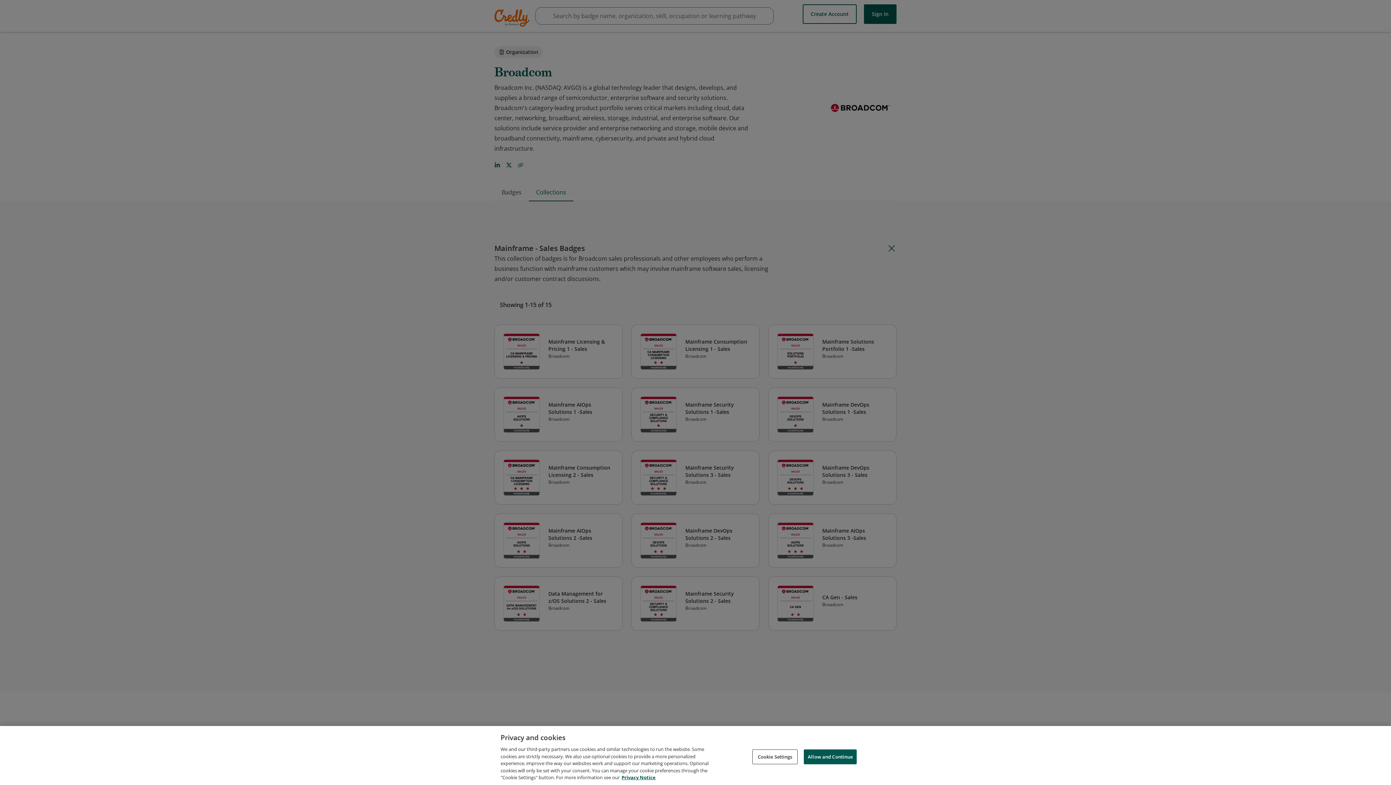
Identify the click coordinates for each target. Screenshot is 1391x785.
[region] (695, 755)
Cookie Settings (775, 756)
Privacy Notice (639, 777)
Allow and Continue (830, 756)
